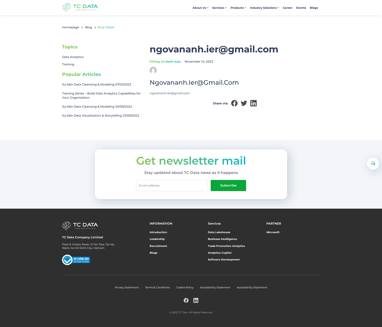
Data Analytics (73, 57)
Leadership (157, 239)
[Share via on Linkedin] (253, 103)
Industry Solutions (263, 8)
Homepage (70, 27)
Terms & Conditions (157, 287)
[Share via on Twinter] (244, 103)
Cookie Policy (185, 287)
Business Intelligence (222, 239)
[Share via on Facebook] (234, 103)
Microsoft (273, 232)
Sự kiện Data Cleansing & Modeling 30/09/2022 (97, 106)
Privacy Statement (127, 287)
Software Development (224, 259)
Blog (88, 27)
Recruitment (158, 245)
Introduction (158, 232)
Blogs (314, 8)
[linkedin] (195, 300)
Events (301, 8)
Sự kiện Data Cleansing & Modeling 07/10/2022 (96, 84)
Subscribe (228, 185)
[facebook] (186, 300)
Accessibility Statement (215, 287)
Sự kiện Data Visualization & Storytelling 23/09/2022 (100, 115)
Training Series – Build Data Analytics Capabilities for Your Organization (101, 95)
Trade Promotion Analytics (226, 245)
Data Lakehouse (219, 232)
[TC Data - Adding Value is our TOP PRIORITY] (80, 7)
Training (68, 64)
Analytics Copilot (220, 252)
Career (287, 8)
